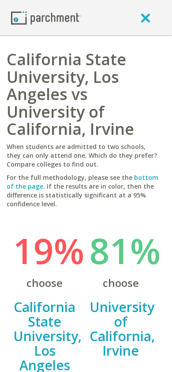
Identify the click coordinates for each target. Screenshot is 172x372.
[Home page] (46, 17)
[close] (145, 17)
